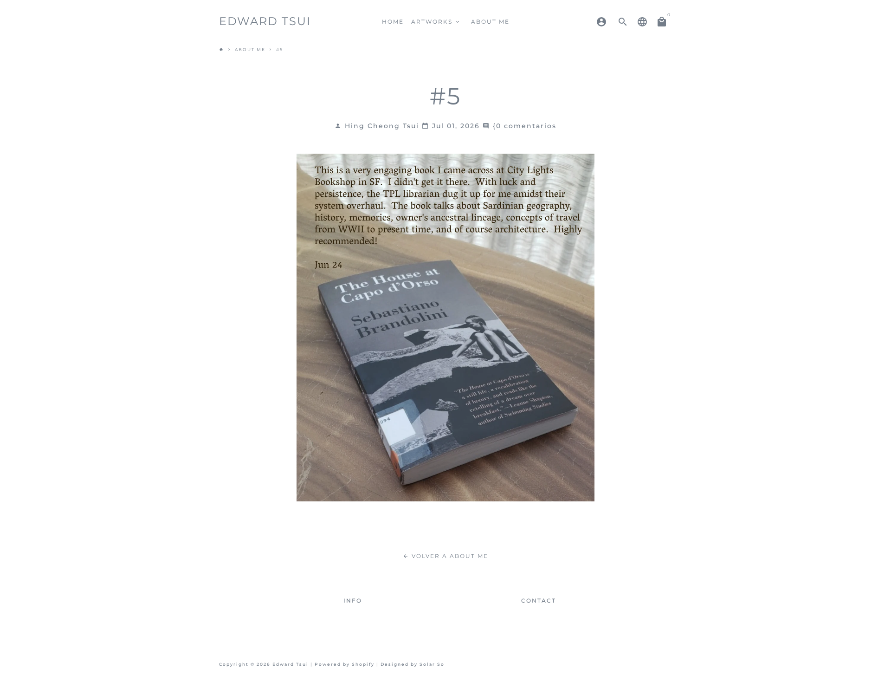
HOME (393, 21)
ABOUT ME (490, 21)
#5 (279, 49)
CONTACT (538, 600)
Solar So (432, 664)
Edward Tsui (290, 664)
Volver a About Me (445, 555)
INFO (352, 600)
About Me (250, 49)
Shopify (363, 664)
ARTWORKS (436, 21)
